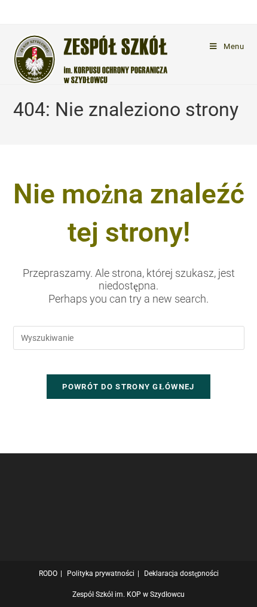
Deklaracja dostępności (181, 573)
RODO (48, 573)
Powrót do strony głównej (128, 386)
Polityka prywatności (100, 573)
